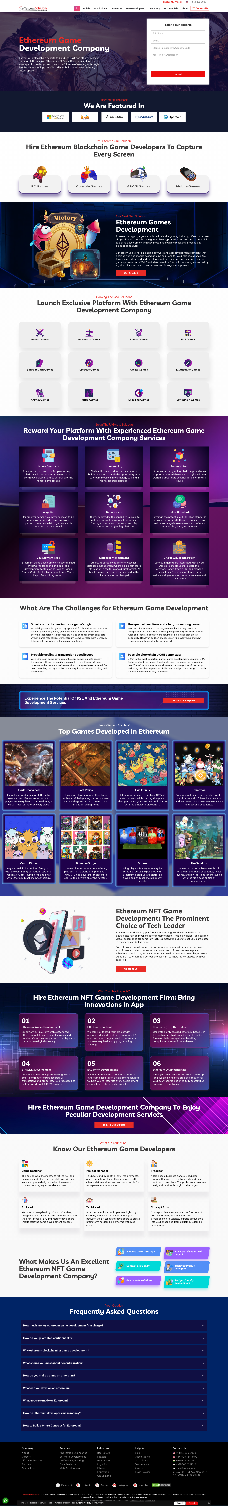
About (25, 1453)
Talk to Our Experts (114, 1125)
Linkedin (86, 1485)
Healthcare (103, 1460)
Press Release (142, 1472)
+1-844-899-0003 (186, 1453)
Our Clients (141, 1460)
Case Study (154, 8)
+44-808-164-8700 (186, 1457)
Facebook (66, 1485)
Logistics (102, 1464)
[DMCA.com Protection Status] (162, 1485)
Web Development (70, 1468)
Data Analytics (68, 1464)
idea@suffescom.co (187, 1468)
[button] (114, 1325)
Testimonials (171, 8)
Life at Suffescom (32, 1460)
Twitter (104, 1485)
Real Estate (103, 1453)
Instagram (123, 1485)
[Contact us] (5, 1500)
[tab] (114, 1325)
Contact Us (202, 8)
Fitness (101, 1468)
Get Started (131, 273)
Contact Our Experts (184, 700)
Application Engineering (73, 1453)
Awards (139, 1468)
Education (103, 1472)
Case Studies (142, 1457)
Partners (26, 1464)
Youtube (143, 1485)
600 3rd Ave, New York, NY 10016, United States (190, 1473)
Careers (26, 1457)
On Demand (104, 1476)
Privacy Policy (85, 1503)
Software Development (73, 1457)
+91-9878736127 (185, 1460)
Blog (137, 1453)
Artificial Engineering (72, 1460)
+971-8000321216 (186, 1464)
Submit (178, 74)
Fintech (101, 1457)
